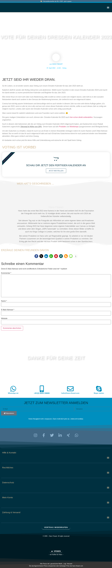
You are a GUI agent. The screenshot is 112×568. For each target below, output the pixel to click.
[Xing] (68, 435)
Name (4, 301)
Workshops (74, 127)
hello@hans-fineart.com (70, 393)
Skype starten (99, 393)
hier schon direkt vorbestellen (81, 117)
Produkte (62, 127)
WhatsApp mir (13, 393)
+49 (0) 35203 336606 (42, 393)
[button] (108, 7)
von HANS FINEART (56, 64)
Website (4, 318)
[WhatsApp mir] (13, 388)
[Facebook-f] (44, 435)
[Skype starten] (99, 388)
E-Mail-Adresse (7, 310)
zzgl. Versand (67, 564)
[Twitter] (52, 435)
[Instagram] (35, 435)
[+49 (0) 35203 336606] (41, 388)
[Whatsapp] (76, 435)
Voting (64, 68)
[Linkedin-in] (60, 435)
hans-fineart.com (77, 566)
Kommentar (6, 273)
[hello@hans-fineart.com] (70, 388)
